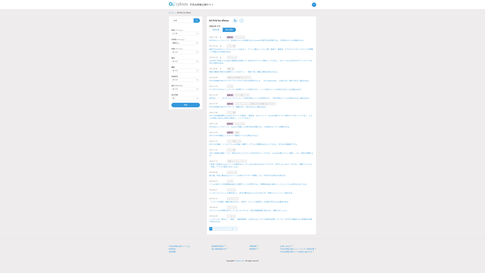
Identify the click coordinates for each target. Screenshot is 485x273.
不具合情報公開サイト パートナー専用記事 (297, 249)
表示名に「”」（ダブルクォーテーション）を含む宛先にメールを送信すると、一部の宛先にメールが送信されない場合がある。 (260, 98)
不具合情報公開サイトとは (179, 246)
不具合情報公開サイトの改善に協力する (296, 252)
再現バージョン (177, 30)
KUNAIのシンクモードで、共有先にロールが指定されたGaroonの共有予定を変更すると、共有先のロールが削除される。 (257, 40)
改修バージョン (177, 49)
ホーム (171, 13)
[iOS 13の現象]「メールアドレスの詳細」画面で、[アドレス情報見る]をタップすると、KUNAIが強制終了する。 (254, 144)
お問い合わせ (285, 246)
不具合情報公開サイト (202, 4)
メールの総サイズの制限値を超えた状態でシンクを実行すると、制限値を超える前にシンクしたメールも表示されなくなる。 (258, 184)
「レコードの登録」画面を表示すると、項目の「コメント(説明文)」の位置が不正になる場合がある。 (249, 202)
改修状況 (174, 76)
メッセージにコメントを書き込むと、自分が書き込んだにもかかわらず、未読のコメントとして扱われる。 (251, 193)
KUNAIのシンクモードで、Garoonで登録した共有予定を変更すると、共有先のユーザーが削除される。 (250, 127)
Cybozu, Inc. (240, 261)
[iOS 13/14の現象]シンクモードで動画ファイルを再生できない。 (234, 135)
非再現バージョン (178, 39)
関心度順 (229, 30)
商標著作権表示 (218, 246)
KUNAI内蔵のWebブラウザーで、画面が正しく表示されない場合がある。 (238, 107)
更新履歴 (172, 252)
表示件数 (174, 95)
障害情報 (253, 246)
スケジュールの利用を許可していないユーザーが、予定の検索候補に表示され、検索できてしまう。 (249, 210)
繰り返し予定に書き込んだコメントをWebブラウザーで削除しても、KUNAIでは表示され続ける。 (248, 175)
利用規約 (172, 249)
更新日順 (216, 30)
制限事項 (253, 249)
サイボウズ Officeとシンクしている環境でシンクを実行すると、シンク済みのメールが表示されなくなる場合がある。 (256, 89)
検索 (185, 105)
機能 (173, 67)
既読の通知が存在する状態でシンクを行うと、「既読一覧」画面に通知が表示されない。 (244, 72)
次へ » (233, 229)
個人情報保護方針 (219, 249)
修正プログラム (177, 86)
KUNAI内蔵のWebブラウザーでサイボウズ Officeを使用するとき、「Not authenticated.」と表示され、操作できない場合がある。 (259, 81)
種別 (173, 58)
